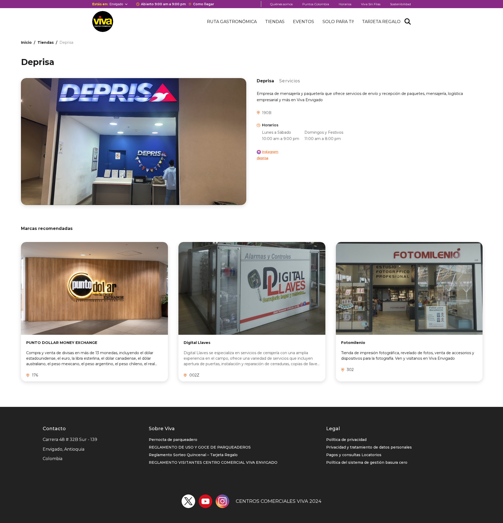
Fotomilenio (353, 342)
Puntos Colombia (315, 4)
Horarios (345, 4)
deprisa (262, 158)
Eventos (303, 21)
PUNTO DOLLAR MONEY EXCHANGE (61, 342)
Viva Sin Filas (370, 4)
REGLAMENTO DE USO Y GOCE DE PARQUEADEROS (200, 447)
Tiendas (275, 21)
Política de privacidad (346, 439)
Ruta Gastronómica (232, 21)
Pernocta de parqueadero (173, 439)
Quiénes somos (281, 4)
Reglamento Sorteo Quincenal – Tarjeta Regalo (193, 454)
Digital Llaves (197, 342)
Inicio (26, 42)
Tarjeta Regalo (381, 21)
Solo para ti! (338, 21)
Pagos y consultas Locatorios (353, 454)
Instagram (270, 152)
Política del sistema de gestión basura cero (366, 462)
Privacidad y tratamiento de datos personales (369, 447)
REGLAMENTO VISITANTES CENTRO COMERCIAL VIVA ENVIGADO (213, 462)
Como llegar (203, 4)
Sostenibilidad (400, 4)
